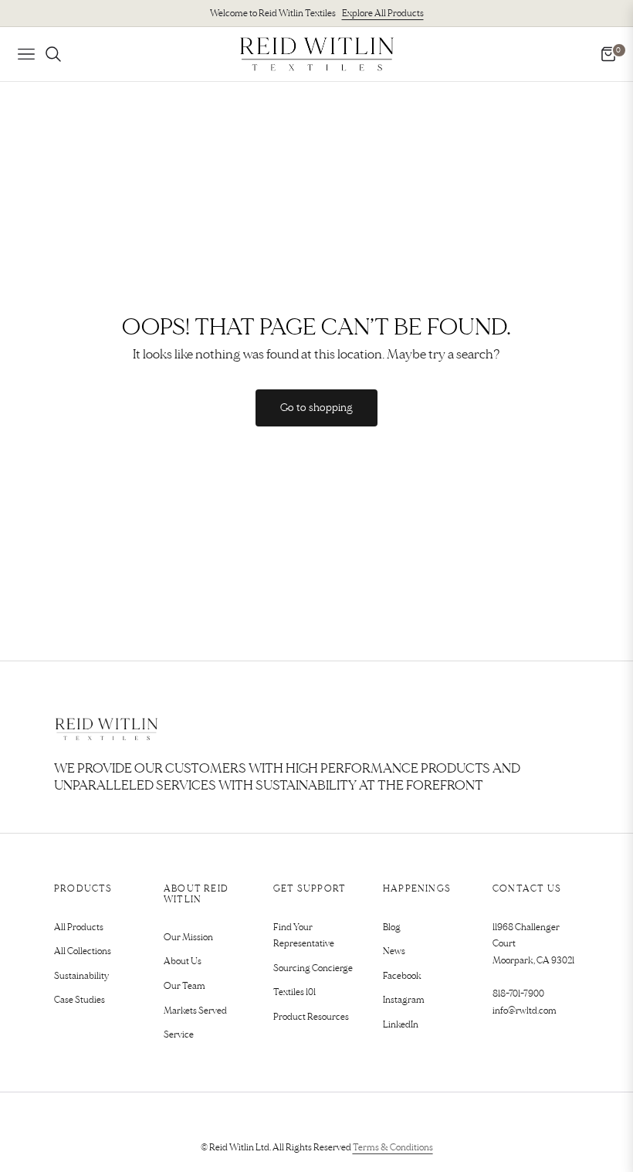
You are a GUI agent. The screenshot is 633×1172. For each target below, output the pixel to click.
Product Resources (311, 1017)
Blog (392, 927)
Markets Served (195, 1011)
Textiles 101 (294, 992)
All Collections (82, 951)
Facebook (402, 976)
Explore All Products (383, 13)
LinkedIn (400, 1025)
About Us (182, 961)
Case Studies (79, 1000)
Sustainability (81, 976)
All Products (78, 927)
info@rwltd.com (525, 1011)
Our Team (184, 986)
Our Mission (188, 937)
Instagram (404, 1000)
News (394, 951)
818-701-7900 (518, 994)
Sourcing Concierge (313, 968)
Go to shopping (316, 407)
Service (179, 1035)
